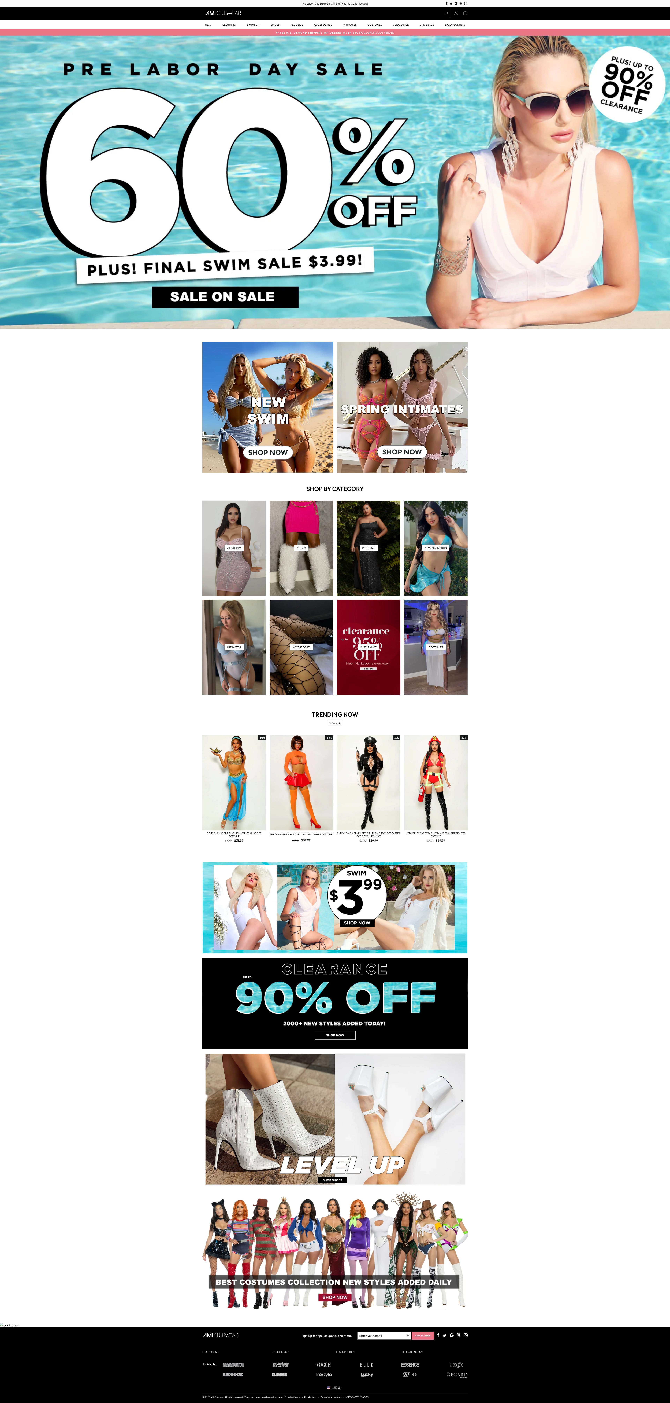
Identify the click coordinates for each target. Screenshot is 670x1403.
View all (335, 723)
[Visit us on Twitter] (451, 4)
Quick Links (280, 1352)
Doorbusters (455, 24)
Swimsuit (253, 24)
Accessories (323, 24)
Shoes (275, 24)
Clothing (229, 24)
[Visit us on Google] (456, 3)
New (208, 24)
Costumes (374, 24)
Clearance (401, 24)
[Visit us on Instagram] (465, 3)
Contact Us (413, 1352)
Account (212, 1352)
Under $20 (426, 24)
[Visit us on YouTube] (461, 3)
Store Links (347, 1352)
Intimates (350, 24)
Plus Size (296, 24)
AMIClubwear (217, 1397)
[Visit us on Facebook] (447, 3)
